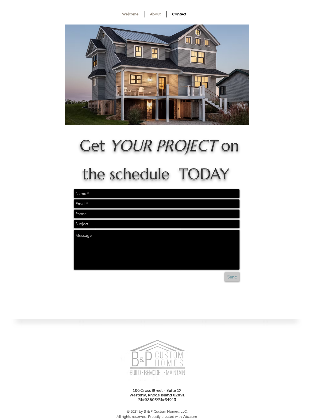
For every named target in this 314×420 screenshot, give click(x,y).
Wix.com (190, 416)
